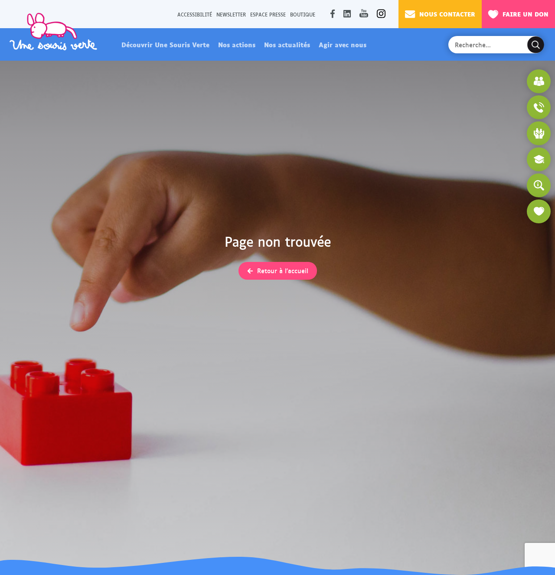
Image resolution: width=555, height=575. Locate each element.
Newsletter (231, 14)
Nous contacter (447, 14)
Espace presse (268, 14)
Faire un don (525, 14)
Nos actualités (287, 44)
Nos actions (236, 44)
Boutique (302, 14)
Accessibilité (194, 14)
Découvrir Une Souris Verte (165, 44)
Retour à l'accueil (282, 270)
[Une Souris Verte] (53, 31)
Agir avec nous (342, 44)
